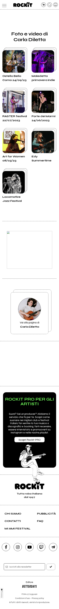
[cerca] (49, 4)
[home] (23, 4)
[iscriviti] (50, 567)
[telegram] (53, 547)
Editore (27, 583)
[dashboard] (55, 4)
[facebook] (6, 547)
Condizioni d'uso (22, 598)
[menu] (3, 4)
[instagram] (18, 547)
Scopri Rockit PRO (30, 439)
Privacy (2, 594)
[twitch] (41, 547)
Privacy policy (38, 598)
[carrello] (43, 4)
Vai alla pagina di (29, 324)
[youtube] (29, 547)
